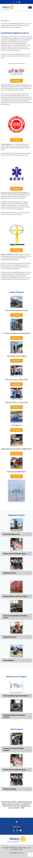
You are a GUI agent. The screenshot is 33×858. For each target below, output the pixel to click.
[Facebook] (14, 2)
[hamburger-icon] (30, 7)
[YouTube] (19, 2)
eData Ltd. (20, 853)
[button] (16, 822)
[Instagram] (16, 2)
